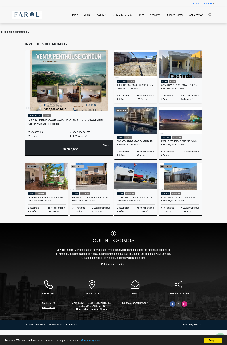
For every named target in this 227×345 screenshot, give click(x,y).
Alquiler (101, 15)
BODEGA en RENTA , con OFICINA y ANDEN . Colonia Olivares (180, 197)
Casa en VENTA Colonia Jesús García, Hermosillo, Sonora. (180, 85)
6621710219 (48, 303)
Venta (87, 15)
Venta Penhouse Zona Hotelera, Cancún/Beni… (68, 119)
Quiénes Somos (174, 15)
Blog (141, 15)
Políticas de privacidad (113, 264)
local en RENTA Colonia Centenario (136, 197)
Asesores (155, 15)
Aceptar (213, 340)
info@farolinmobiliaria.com (135, 303)
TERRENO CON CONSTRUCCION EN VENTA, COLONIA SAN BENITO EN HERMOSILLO (136, 85)
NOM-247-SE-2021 (123, 15)
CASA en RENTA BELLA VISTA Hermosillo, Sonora (91, 197)
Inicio (75, 15)
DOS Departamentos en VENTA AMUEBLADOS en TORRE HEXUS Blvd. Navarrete (136, 141)
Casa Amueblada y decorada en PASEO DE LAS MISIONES (47, 197)
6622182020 (48, 307)
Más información (90, 340)
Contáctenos (196, 15)
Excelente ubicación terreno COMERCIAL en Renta (180, 141)
